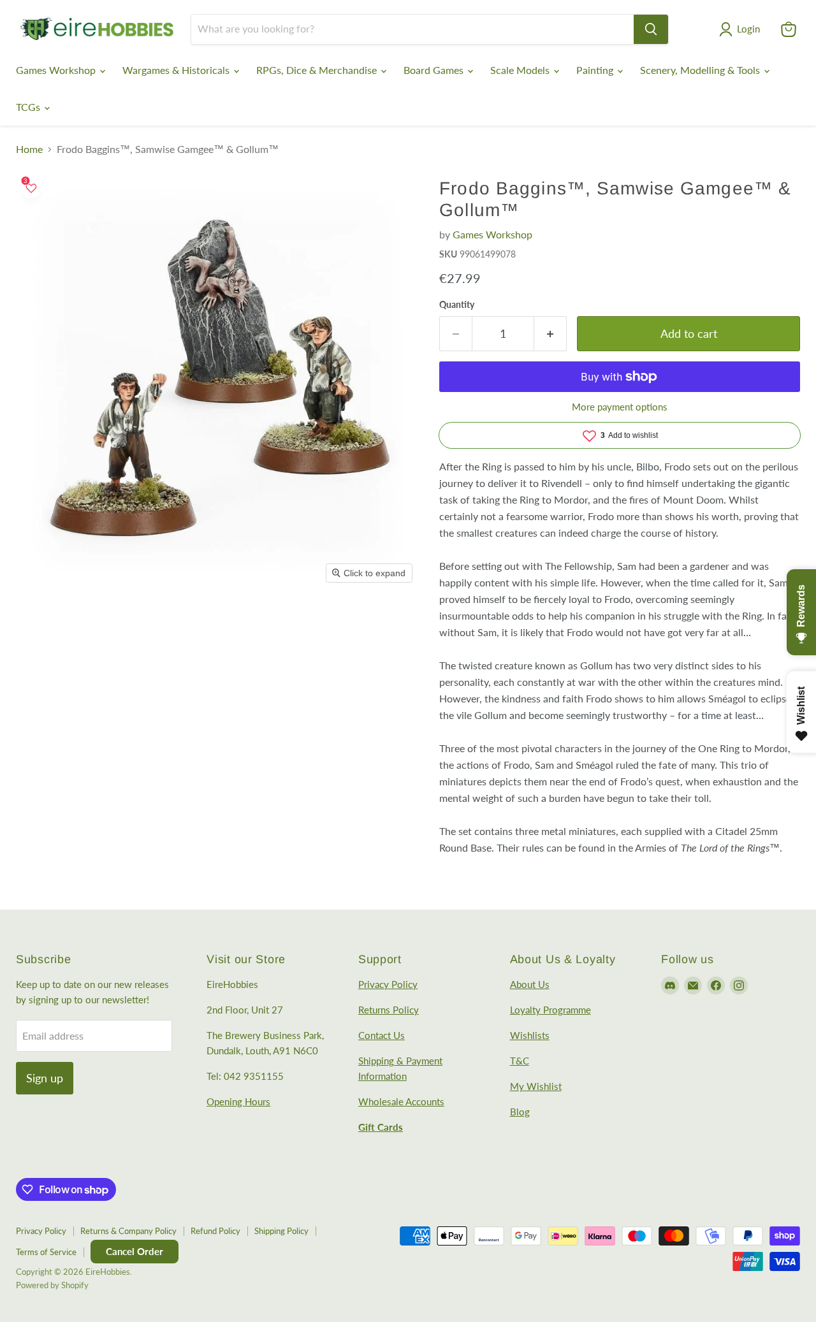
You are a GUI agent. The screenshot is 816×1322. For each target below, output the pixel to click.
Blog (520, 1111)
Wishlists (530, 1035)
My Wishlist (536, 1086)
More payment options (619, 407)
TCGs (29, 107)
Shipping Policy (281, 1231)
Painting (596, 70)
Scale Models (521, 70)
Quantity (456, 305)
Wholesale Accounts (401, 1101)
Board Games (435, 70)
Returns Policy (388, 1009)
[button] (742, 29)
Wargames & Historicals (177, 70)
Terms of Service (46, 1252)
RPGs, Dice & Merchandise (317, 70)
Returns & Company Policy (128, 1231)
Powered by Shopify (52, 1285)
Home (29, 149)
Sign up (44, 1078)
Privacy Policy (388, 984)
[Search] (651, 29)
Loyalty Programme (550, 1009)
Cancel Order (134, 1251)
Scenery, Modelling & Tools (701, 70)
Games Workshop (57, 70)
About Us (530, 984)
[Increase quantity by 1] (550, 333)
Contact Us (381, 1035)
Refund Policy (215, 1231)
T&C (519, 1060)
